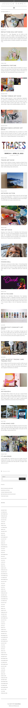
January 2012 (4, 614)
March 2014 (3, 567)
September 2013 (4, 579)
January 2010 (4, 656)
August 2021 (3, 519)
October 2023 (4, 512)
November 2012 (4, 598)
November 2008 (4, 683)
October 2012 (4, 600)
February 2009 (4, 677)
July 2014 (3, 560)
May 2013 (3, 587)
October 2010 (4, 639)
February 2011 (4, 631)
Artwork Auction (8, 193)
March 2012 (3, 610)
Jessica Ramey (14, 3)
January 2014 (4, 571)
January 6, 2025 (3, 29)
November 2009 (4, 660)
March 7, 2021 (3, 421)
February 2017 (4, 544)
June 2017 (3, 540)
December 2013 (4, 573)
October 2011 (4, 616)
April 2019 (3, 529)
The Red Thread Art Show (11, 96)
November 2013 (4, 575)
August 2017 (3, 539)
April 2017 (3, 542)
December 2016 (4, 546)
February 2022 (4, 515)
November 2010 (4, 637)
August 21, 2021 (3, 291)
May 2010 (3, 648)
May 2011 (3, 625)
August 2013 (3, 581)
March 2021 (3, 525)
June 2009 (3, 670)
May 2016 (3, 552)
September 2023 (4, 513)
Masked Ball (6, 262)
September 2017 (4, 537)
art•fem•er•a (6, 391)
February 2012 (4, 612)
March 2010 (3, 652)
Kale (10, 705)
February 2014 (4, 569)
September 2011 (4, 617)
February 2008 (4, 693)
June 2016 (3, 550)
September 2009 (4, 664)
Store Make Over (7, 423)
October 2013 (4, 577)
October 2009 (4, 662)
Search (3, 476)
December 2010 (4, 635)
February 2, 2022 (3, 227)
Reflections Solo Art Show (12, 32)
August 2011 (3, 619)
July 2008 (3, 691)
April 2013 (3, 589)
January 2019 (4, 531)
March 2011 (3, 629)
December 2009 (4, 658)
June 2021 (3, 521)
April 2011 (3, 627)
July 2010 (3, 644)
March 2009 (3, 675)
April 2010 (3, 650)
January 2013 (4, 594)
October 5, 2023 (3, 63)
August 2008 (3, 689)
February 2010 (4, 654)
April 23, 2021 (3, 389)
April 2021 (3, 523)
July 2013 (3, 583)
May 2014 (3, 564)
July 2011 (3, 621)
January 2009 (4, 679)
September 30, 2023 (4, 93)
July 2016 (3, 548)
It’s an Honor (6, 456)
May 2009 (3, 671)
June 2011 (3, 623)
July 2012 (3, 604)
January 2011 (4, 633)
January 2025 (4, 510)
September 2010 (4, 641)
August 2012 (3, 602)
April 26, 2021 (3, 357)
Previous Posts (6, 471)
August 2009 (3, 666)
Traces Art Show (7, 160)
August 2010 (3, 643)
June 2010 (3, 646)
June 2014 (3, 562)
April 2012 (3, 608)
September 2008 (4, 687)
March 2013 (3, 591)
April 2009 (3, 673)
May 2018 (3, 533)
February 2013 (4, 592)
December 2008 (4, 681)
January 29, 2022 (3, 259)
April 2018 (3, 535)
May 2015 (3, 556)
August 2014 (3, 558)
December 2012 (4, 596)
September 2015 (4, 554)
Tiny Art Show (6, 230)
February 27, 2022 (4, 157)
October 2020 (4, 527)
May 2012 (3, 606)
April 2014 (3, 565)
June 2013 (3, 585)
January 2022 (4, 517)
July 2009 (3, 668)
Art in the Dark (7, 294)
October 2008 (4, 685)
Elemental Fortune (8, 65)
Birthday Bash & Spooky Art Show (8, 494)
